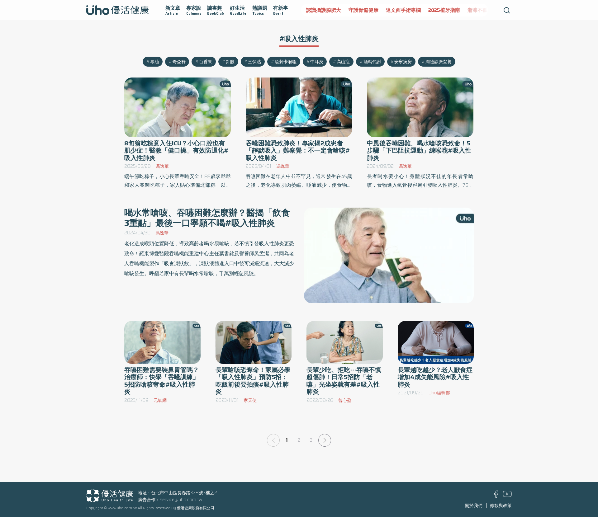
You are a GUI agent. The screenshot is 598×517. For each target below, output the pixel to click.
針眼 (230, 61)
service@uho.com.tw (181, 499)
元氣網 (160, 400)
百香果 (205, 61)
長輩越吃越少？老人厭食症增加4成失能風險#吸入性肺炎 (435, 377)
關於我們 (473, 505)
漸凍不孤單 (437, 10)
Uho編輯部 (439, 392)
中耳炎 (316, 61)
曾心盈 (344, 400)
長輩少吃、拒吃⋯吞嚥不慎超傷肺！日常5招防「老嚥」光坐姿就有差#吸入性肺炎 (343, 381)
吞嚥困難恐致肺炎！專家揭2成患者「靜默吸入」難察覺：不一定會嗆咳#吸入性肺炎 (298, 150)
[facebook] (496, 496)
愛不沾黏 (467, 10)
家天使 (250, 400)
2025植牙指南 (402, 10)
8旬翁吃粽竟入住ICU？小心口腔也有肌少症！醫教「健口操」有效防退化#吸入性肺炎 (176, 150)
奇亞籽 (179, 61)
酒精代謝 (372, 61)
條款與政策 (501, 505)
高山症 (343, 61)
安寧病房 (403, 61)
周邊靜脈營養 (438, 61)
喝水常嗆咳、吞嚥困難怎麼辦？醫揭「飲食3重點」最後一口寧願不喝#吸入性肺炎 (207, 218)
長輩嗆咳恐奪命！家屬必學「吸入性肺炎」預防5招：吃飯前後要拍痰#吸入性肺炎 (253, 381)
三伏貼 (254, 61)
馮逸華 (162, 166)
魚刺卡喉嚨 (286, 61)
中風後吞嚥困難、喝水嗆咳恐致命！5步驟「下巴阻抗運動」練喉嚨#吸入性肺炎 (419, 150)
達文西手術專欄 (361, 10)
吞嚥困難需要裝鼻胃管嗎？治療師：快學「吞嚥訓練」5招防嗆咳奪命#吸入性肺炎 (161, 381)
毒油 (154, 61)
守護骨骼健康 (321, 10)
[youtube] (507, 495)
